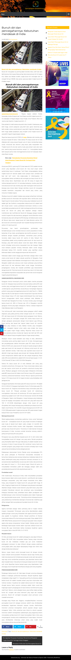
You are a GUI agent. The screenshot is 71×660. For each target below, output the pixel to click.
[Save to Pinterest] (1, 333)
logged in (11, 649)
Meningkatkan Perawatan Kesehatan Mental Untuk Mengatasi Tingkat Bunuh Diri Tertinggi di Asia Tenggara (21, 160)
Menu (2, 14)
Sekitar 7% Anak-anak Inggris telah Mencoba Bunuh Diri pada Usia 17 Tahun (57, 55)
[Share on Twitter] (1, 330)
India (24, 137)
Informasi (4, 631)
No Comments (13, 39)
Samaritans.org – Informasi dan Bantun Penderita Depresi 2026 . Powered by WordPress (35, 657)
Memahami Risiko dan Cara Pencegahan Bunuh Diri (27, 643)
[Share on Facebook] (1, 326)
